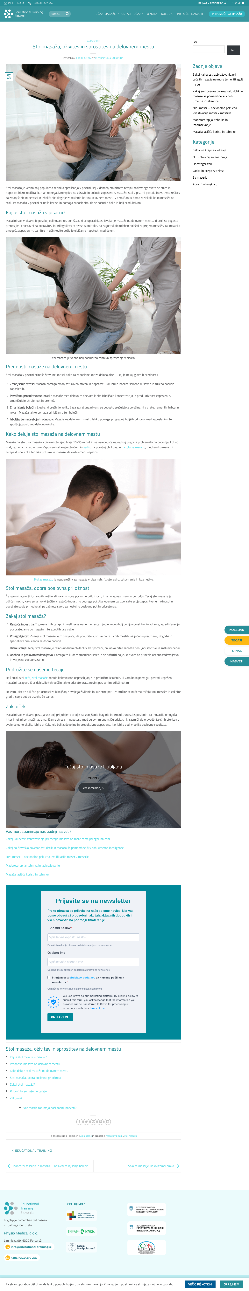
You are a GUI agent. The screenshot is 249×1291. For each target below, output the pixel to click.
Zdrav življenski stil (205, 184)
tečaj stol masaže (36, 678)
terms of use (97, 1008)
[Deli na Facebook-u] (79, 1122)
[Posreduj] (67, 14)
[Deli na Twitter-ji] (86, 1122)
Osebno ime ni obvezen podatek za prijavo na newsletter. (78, 970)
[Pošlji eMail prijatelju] (93, 1122)
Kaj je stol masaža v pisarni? (28, 1057)
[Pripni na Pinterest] (100, 1122)
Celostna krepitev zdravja (209, 150)
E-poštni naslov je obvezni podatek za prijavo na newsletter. (80, 945)
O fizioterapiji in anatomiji (210, 157)
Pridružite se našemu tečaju (28, 1091)
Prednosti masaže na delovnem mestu (35, 1064)
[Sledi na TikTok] (239, 3)
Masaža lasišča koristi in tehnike (27, 874)
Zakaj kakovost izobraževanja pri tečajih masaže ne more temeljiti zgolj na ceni (58, 839)
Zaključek (16, 1098)
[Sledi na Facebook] (232, 3)
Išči (195, 42)
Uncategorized (202, 164)
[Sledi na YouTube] (243, 3)
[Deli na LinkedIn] (107, 1122)
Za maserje (93, 41)
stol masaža (130, 1135)
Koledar (167, 13)
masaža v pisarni (114, 1135)
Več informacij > (93, 788)
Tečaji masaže (105, 13)
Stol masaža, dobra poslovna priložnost (35, 1078)
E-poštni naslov (59, 928)
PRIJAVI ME (60, 1017)
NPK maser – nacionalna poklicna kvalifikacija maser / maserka (47, 857)
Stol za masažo (43, 579)
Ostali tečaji (131, 13)
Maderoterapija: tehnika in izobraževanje (33, 865)
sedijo (87, 447)
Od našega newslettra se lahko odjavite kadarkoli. (74, 988)
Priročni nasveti (190, 13)
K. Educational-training (109, 58)
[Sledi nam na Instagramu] (236, 3)
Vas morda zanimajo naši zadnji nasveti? (49, 1108)
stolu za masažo (134, 447)
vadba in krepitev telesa (208, 171)
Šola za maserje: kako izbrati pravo (151, 1166)
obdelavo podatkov (82, 977)
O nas (151, 13)
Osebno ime (56, 952)
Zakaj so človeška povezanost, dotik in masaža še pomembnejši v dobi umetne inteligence (65, 848)
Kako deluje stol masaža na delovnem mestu (39, 1071)
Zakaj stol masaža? (22, 1084)
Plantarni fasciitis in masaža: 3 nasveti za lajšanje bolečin (50, 1166)
